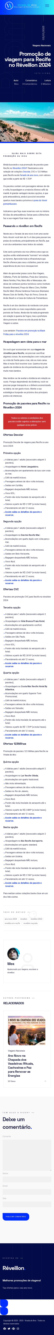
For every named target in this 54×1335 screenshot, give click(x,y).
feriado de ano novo (29, 175)
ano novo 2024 (11, 919)
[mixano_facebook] (5, 1329)
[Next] (4, 1311)
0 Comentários (29, 84)
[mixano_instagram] (18, 1329)
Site (4, 1198)
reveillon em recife (12, 923)
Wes (16, 84)
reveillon (23, 919)
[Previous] (4, 1303)
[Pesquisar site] (4, 12)
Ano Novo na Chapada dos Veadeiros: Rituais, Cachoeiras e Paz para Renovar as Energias (21, 1066)
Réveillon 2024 (19, 168)
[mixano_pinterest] (13, 1329)
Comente (7, 1136)
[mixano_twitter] (9, 1329)
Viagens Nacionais (42, 45)
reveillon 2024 (36, 919)
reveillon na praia (30, 923)
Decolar (26, 171)
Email (5, 1186)
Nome (5, 1173)
